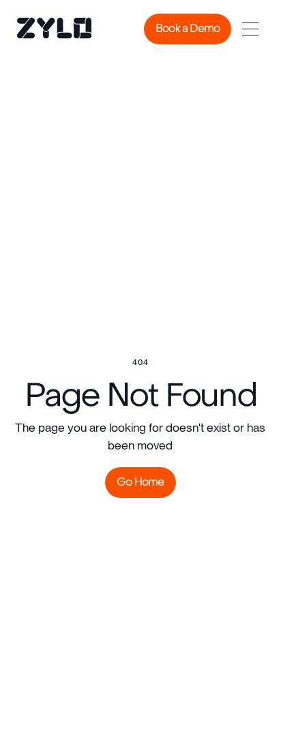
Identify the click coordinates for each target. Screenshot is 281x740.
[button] (250, 29)
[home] (44, 29)
